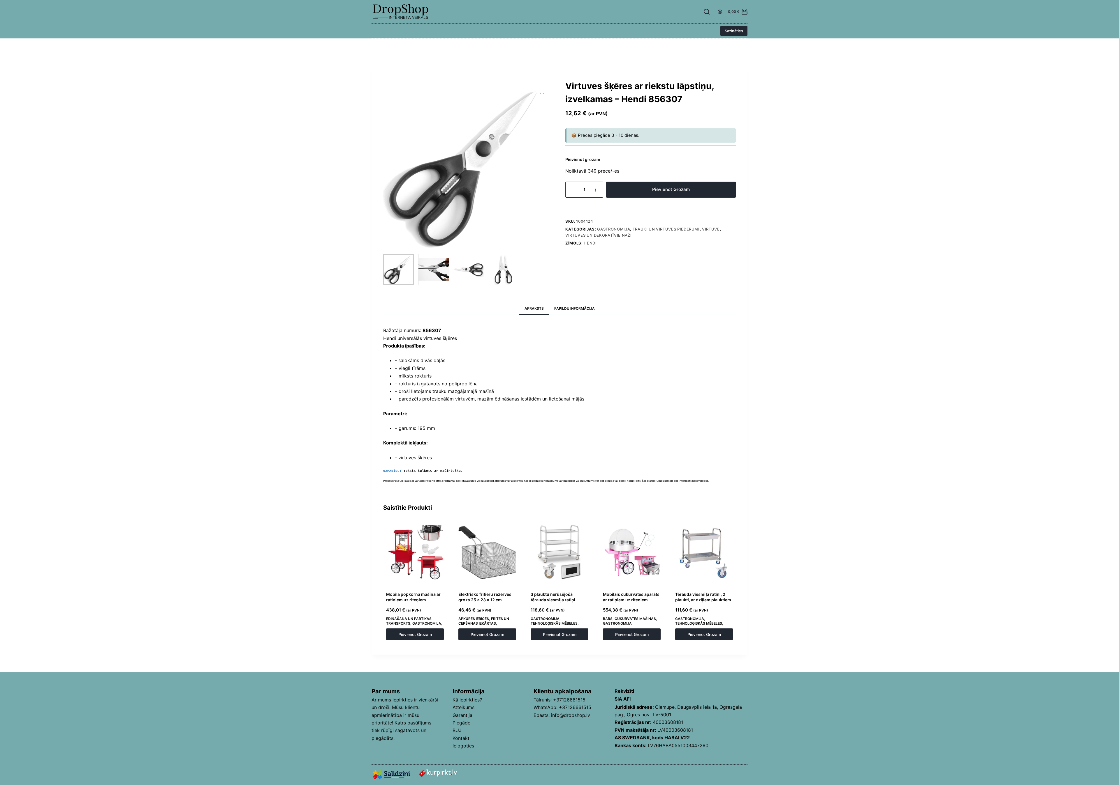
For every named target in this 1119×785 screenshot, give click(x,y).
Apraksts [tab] (534, 308)
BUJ (457, 730)
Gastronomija (613, 229)
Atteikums (463, 707)
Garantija (462, 715)
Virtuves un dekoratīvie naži (598, 235)
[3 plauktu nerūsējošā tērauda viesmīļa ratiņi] (559, 552)
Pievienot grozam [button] (415, 634)
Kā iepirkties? (467, 700)
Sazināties (734, 31)
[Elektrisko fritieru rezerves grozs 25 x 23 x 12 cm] (487, 552)
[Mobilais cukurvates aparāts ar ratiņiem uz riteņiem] (632, 552)
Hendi (590, 243)
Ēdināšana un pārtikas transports (409, 620)
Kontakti (462, 738)
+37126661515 (569, 700)
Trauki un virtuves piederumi (666, 229)
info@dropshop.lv (570, 715)
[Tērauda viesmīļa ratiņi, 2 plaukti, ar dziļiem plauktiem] (704, 552)
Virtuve (711, 229)
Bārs (608, 618)
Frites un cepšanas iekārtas (483, 620)
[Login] (720, 12)
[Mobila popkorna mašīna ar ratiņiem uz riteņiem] (415, 552)
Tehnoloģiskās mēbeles (554, 623)
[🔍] (542, 91)
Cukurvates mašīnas (635, 618)
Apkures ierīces (473, 618)
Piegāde (461, 723)
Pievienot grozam (671, 189)
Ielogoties (463, 746)
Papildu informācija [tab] (574, 308)
